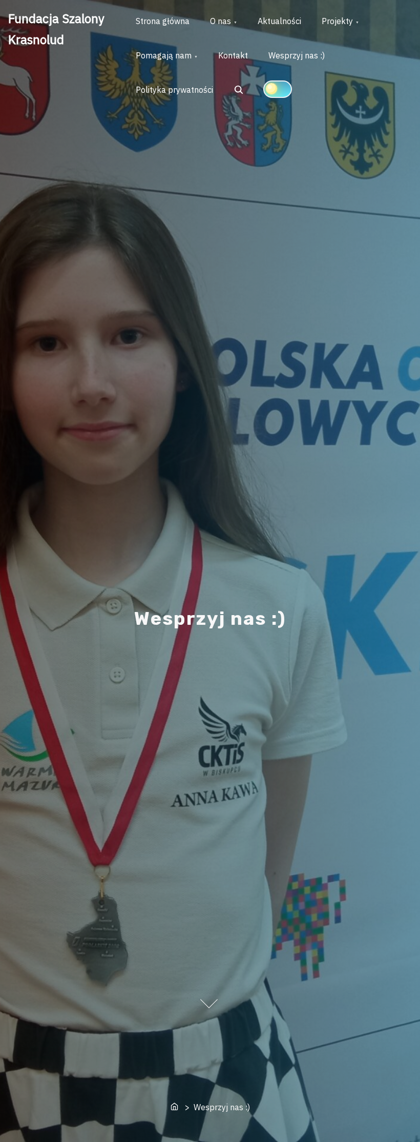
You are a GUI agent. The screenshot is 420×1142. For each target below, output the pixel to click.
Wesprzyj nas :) (296, 55)
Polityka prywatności (174, 90)
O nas (220, 21)
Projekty (337, 21)
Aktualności (279, 21)
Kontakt (233, 55)
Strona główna (163, 21)
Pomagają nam (164, 55)
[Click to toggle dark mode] (278, 89)
